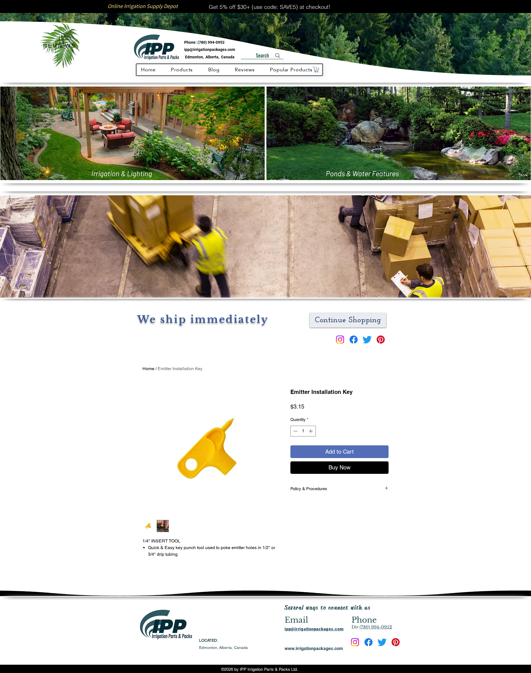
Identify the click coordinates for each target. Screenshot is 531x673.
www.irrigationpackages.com (314, 648)
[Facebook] (353, 339)
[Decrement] (295, 431)
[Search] (277, 55)
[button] (316, 69)
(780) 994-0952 (211, 42)
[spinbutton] (303, 431)
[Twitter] (367, 339)
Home (148, 368)
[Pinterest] (380, 339)
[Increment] (311, 431)
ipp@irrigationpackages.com (209, 49)
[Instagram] (340, 339)
